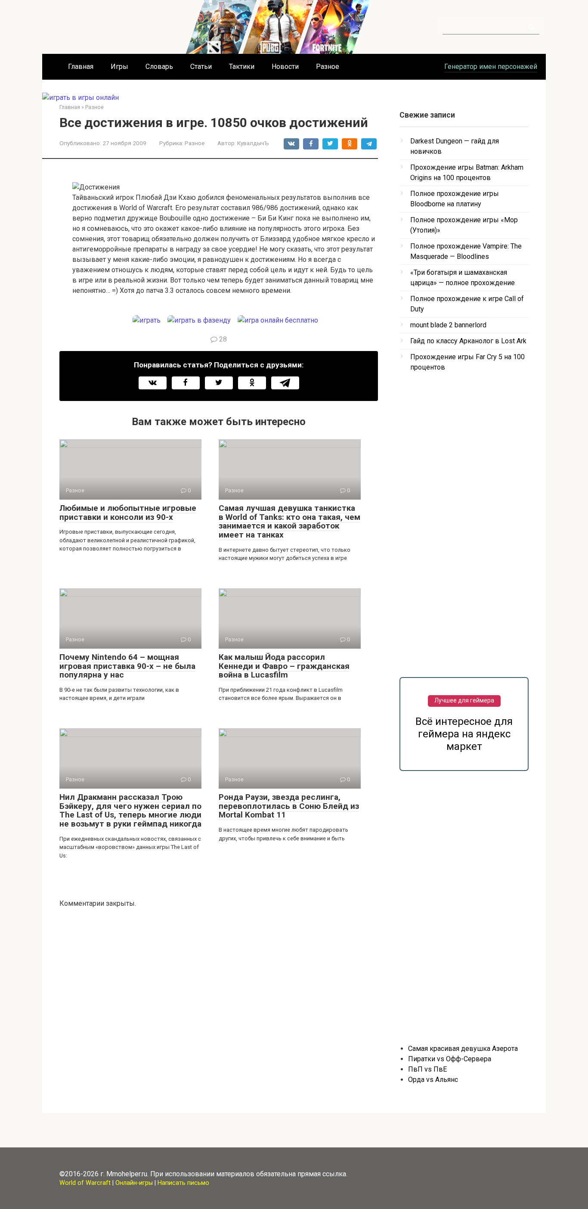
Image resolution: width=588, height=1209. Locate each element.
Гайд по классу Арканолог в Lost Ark (468, 341)
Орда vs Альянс (433, 1079)
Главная (80, 66)
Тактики (241, 66)
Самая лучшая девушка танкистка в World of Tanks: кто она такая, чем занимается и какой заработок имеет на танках (289, 521)
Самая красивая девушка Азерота (463, 1048)
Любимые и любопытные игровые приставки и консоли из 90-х (127, 512)
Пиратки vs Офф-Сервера (449, 1059)
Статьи (201, 66)
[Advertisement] (464, 519)
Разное (327, 66)
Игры (119, 66)
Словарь (159, 66)
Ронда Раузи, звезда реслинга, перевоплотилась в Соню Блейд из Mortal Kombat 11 (289, 806)
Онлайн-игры (134, 1183)
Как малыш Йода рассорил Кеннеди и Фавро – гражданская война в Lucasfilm (284, 666)
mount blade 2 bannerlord (448, 325)
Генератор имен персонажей (490, 66)
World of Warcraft (85, 1183)
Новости (285, 66)
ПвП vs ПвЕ (427, 1069)
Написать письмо (183, 1183)
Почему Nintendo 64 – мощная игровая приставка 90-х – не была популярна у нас (127, 666)
